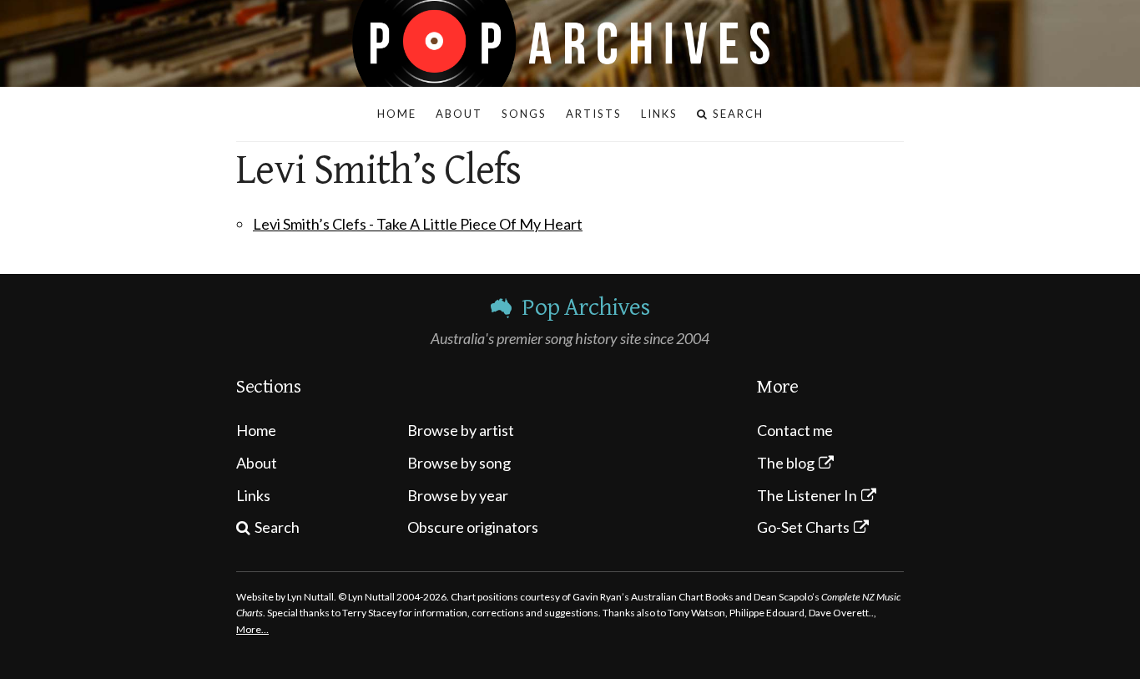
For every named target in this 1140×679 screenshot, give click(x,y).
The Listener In (807, 495)
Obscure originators (472, 527)
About (256, 463)
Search (277, 527)
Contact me (795, 430)
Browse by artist (460, 430)
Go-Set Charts (803, 527)
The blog (786, 463)
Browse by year (457, 495)
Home (256, 430)
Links (253, 495)
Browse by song (459, 463)
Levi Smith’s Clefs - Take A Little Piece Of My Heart (418, 224)
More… (252, 629)
